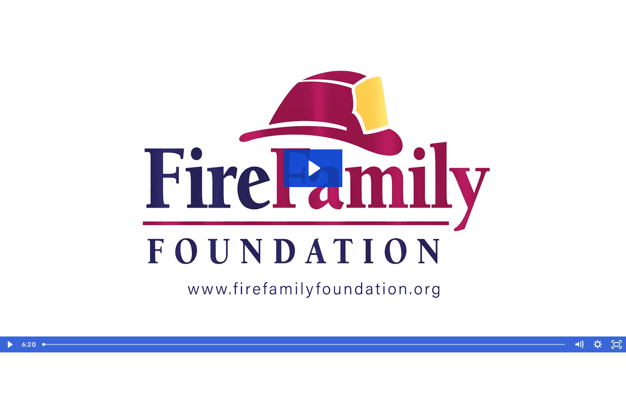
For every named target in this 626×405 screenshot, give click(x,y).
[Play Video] (9, 344)
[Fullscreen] (616, 344)
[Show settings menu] (597, 344)
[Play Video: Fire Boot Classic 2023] (313, 168)
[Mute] (578, 344)
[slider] (304, 344)
